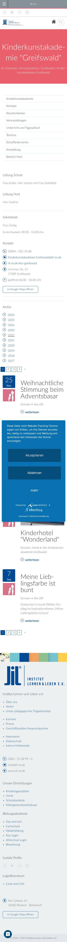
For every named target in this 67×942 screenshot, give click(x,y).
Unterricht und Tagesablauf (23, 127)
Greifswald (47, 68)
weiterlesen (32, 412)
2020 (11, 345)
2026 (11, 315)
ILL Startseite (9, 68)
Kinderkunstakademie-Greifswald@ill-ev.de (34, 257)
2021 (11, 340)
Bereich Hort (14, 156)
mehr (34, 490)
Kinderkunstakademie (19, 98)
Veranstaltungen (16, 120)
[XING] (5, 865)
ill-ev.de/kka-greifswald (22, 263)
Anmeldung (13, 149)
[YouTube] (12, 865)
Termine (11, 135)
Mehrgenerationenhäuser (21, 805)
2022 (11, 335)
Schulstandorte (28, 68)
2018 (11, 355)
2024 (11, 325)
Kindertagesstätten (17, 791)
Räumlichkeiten (15, 113)
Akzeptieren (34, 455)
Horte (9, 795)
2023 (11, 330)
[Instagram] (27, 865)
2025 (11, 320)
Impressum (23, 516)
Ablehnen (34, 472)
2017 (11, 361)
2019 (11, 350)
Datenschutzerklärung (39, 516)
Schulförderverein (17, 142)
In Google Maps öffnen (20, 289)
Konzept (11, 106)
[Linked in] (20, 865)
